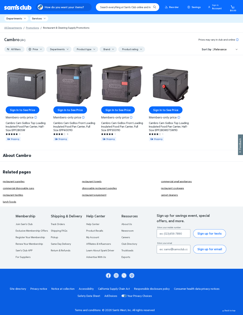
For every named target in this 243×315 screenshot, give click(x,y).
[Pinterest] (132, 275)
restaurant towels (92, 181)
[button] (215, 7)
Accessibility (86, 289)
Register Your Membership (30, 237)
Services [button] (37, 18)
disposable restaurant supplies (99, 188)
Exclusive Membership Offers (32, 230)
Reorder (174, 7)
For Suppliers (23, 257)
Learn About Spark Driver (100, 250)
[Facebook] (108, 275)
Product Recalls (94, 230)
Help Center (92, 224)
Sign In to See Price (22, 110)
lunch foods (9, 201)
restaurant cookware (172, 188)
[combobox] (127, 7)
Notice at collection (63, 289)
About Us (127, 224)
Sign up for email (209, 249)
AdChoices (110, 296)
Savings (196, 7)
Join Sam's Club (24, 224)
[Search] (154, 7)
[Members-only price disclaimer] (35, 117)
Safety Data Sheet (89, 296)
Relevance (220, 49)
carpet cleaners (169, 195)
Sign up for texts (209, 233)
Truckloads (127, 250)
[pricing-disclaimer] (237, 39)
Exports (126, 257)
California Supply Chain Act (114, 289)
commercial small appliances (176, 181)
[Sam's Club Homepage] (17, 7)
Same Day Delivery (61, 243)
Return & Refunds (60, 250)
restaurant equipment (94, 195)
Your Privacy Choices (139, 296)
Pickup (54, 237)
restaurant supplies (14, 181)
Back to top (229, 310)
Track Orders (58, 224)
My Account (92, 237)
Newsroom (128, 230)
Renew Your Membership (29, 243)
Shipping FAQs (59, 230)
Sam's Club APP (24, 250)
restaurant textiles (13, 195)
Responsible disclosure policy (152, 289)
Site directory (18, 289)
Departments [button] (14, 18)
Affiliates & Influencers (98, 243)
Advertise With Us (96, 257)
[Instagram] (116, 275)
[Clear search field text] (146, 7)
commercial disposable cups (18, 188)
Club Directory (129, 243)
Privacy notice (38, 289)
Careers (126, 237)
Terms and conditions (88, 310)
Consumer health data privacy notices (197, 289)
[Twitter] (124, 275)
